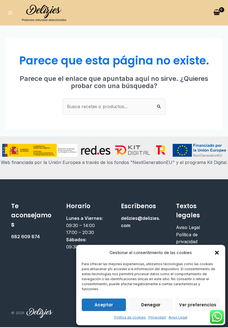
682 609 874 (25, 236)
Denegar (150, 305)
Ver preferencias (197, 305)
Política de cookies (130, 317)
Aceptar (104, 305)
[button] (217, 252)
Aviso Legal (177, 317)
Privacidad (157, 317)
